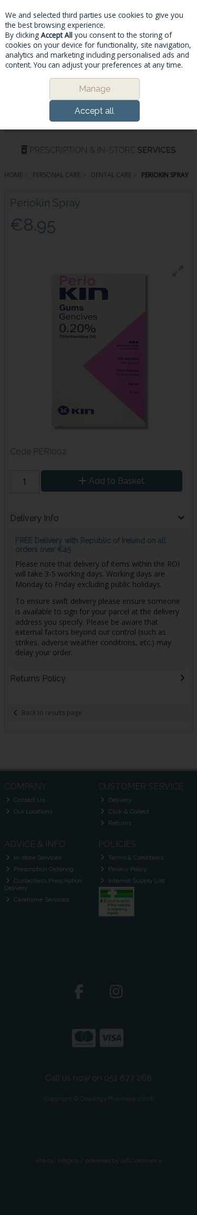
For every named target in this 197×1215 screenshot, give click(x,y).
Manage (94, 89)
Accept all (94, 111)
